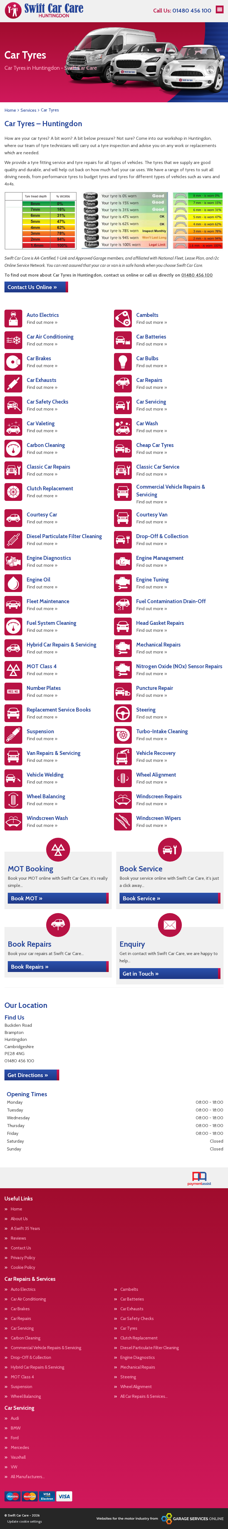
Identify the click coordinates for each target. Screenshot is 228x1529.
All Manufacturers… (28, 1477)
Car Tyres (128, 1328)
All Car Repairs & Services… (144, 1396)
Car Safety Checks (137, 1319)
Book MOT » (26, 898)
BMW (16, 1428)
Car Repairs (21, 1319)
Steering (128, 1377)
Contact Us (21, 1248)
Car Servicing (22, 1328)
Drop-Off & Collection (31, 1358)
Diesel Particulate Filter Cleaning (149, 1348)
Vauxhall (18, 1457)
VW (14, 1467)
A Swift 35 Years (25, 1229)
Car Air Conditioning (28, 1299)
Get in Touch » (140, 973)
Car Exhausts (131, 1309)
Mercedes (20, 1448)
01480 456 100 (182, 10)
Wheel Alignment (136, 1387)
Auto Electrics (23, 1289)
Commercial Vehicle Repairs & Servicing (46, 1348)
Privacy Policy (23, 1258)
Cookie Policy (23, 1268)
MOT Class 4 (22, 1377)
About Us (19, 1219)
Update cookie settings (24, 1521)
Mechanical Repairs (137, 1367)
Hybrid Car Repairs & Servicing (37, 1367)
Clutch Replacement (139, 1338)
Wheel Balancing (26, 1396)
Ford (15, 1438)
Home (16, 1209)
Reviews (18, 1238)
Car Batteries (132, 1299)
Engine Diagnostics (137, 1358)
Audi (15, 1418)
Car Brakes (20, 1309)
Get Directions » (28, 1075)
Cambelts (129, 1289)
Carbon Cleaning (25, 1338)
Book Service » (141, 898)
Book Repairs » (29, 966)
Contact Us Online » (32, 287)
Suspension (21, 1387)
